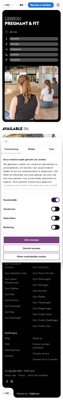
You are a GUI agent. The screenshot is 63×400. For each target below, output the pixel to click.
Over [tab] (51, 149)
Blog (7, 338)
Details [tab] (31, 149)
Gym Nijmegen (40, 285)
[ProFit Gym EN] (7, 5)
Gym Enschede (12, 306)
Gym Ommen (40, 290)
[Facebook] (7, 381)
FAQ (7, 344)
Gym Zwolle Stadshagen (45, 320)
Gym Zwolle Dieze (42, 314)
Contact (9, 356)
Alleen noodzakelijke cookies (31, 256)
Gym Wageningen (42, 308)
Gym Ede (9, 294)
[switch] (55, 208)
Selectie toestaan (31, 248)
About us (37, 338)
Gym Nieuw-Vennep (43, 273)
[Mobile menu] (58, 5)
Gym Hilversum (41, 267)
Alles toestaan (31, 240)
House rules (10, 375)
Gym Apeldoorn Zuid (15, 273)
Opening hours (12, 350)
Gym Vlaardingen (42, 302)
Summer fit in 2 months (45, 359)
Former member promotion (41, 345)
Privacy (21, 375)
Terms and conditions (38, 375)
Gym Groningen (13, 317)
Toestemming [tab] (11, 149)
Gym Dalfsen (11, 288)
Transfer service (41, 353)
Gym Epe (9, 312)
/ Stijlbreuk (33, 393)
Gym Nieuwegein (42, 279)
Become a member (40, 5)
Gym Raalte (39, 296)
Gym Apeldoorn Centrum (13, 265)
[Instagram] (11, 381)
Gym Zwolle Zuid (41, 326)
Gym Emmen (11, 300)
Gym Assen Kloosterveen (12, 280)
